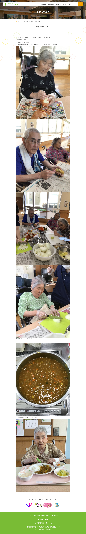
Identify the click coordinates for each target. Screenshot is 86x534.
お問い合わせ (73, 4)
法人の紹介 (43, 4)
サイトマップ (29, 515)
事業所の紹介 (51, 4)
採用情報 (66, 4)
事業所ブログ (59, 4)
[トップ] (16, 21)
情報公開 (48, 515)
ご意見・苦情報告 (36, 515)
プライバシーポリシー (55, 515)
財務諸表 (43, 515)
